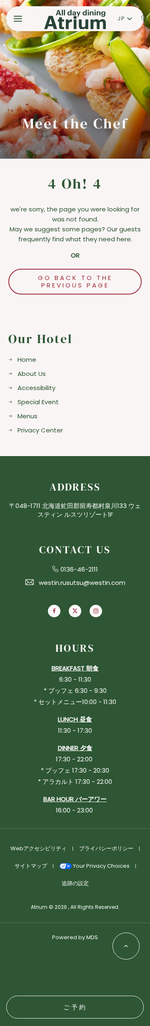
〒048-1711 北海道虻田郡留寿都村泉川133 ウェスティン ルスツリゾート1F (75, 510)
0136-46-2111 (79, 569)
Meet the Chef (75, 123)
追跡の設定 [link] (75, 883)
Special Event (38, 402)
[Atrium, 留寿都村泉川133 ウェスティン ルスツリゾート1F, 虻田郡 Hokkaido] (75, 19)
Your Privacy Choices (101, 866)
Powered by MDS (75, 937)
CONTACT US (75, 550)
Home (27, 359)
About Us (32, 373)
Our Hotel (40, 339)
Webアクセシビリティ (38, 848)
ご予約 (75, 1007)
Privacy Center (40, 430)
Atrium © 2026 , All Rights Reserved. (75, 907)
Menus (28, 416)
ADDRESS (75, 487)
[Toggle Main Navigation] (18, 18)
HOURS (75, 648)
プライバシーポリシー (106, 848)
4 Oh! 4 (75, 183)
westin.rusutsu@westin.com (82, 582)
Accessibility (36, 387)
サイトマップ (31, 866)
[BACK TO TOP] (126, 946)
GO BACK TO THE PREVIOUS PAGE (75, 281)
